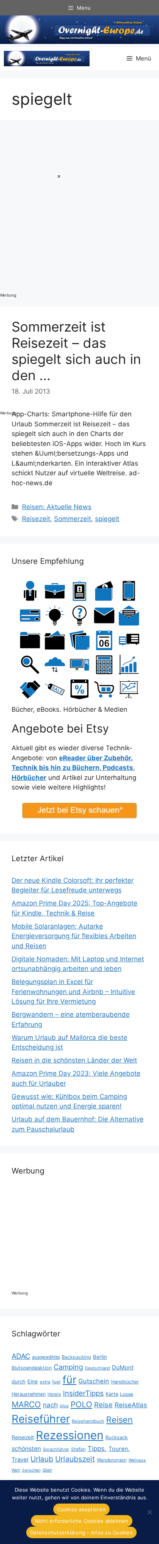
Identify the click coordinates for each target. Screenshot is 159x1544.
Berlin (100, 1357)
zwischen (31, 1470)
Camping (68, 1367)
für (69, 1379)
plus (64, 1405)
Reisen (119, 1420)
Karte (112, 1394)
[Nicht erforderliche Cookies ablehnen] (149, 1512)
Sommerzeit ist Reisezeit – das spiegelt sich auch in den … (76, 351)
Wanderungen (112, 1460)
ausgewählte (46, 1357)
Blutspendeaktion (32, 1368)
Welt (16, 1470)
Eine (32, 1381)
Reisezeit (36, 519)
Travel (20, 1459)
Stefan (78, 1449)
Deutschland (97, 1368)
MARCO (26, 1404)
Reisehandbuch (88, 1421)
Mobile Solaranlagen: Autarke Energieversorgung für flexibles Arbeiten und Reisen (74, 936)
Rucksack (116, 1437)
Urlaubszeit (75, 1459)
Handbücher (125, 1382)
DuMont (123, 1367)
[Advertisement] (31, 288)
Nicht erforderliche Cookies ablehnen (82, 1521)
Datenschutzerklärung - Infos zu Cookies (81, 1532)
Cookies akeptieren (81, 1509)
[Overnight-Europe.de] (47, 58)
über (47, 1470)
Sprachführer (56, 1449)
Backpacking (76, 1357)
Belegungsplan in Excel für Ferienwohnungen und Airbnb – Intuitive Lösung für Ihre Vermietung (73, 991)
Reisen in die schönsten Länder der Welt (74, 1060)
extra (45, 1382)
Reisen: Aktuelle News (56, 507)
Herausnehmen (29, 1394)
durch (18, 1381)
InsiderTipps (83, 1393)
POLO (81, 1404)
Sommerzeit (72, 519)
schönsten (26, 1448)
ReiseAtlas (131, 1405)
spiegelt (107, 519)
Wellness (137, 1460)
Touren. (119, 1448)
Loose (126, 1394)
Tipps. (97, 1448)
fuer (56, 1382)
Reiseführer (41, 1418)
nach (50, 1405)
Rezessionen (69, 1435)
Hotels (54, 1394)
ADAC (21, 1356)
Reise (103, 1404)
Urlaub (41, 1459)
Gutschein (93, 1381)
